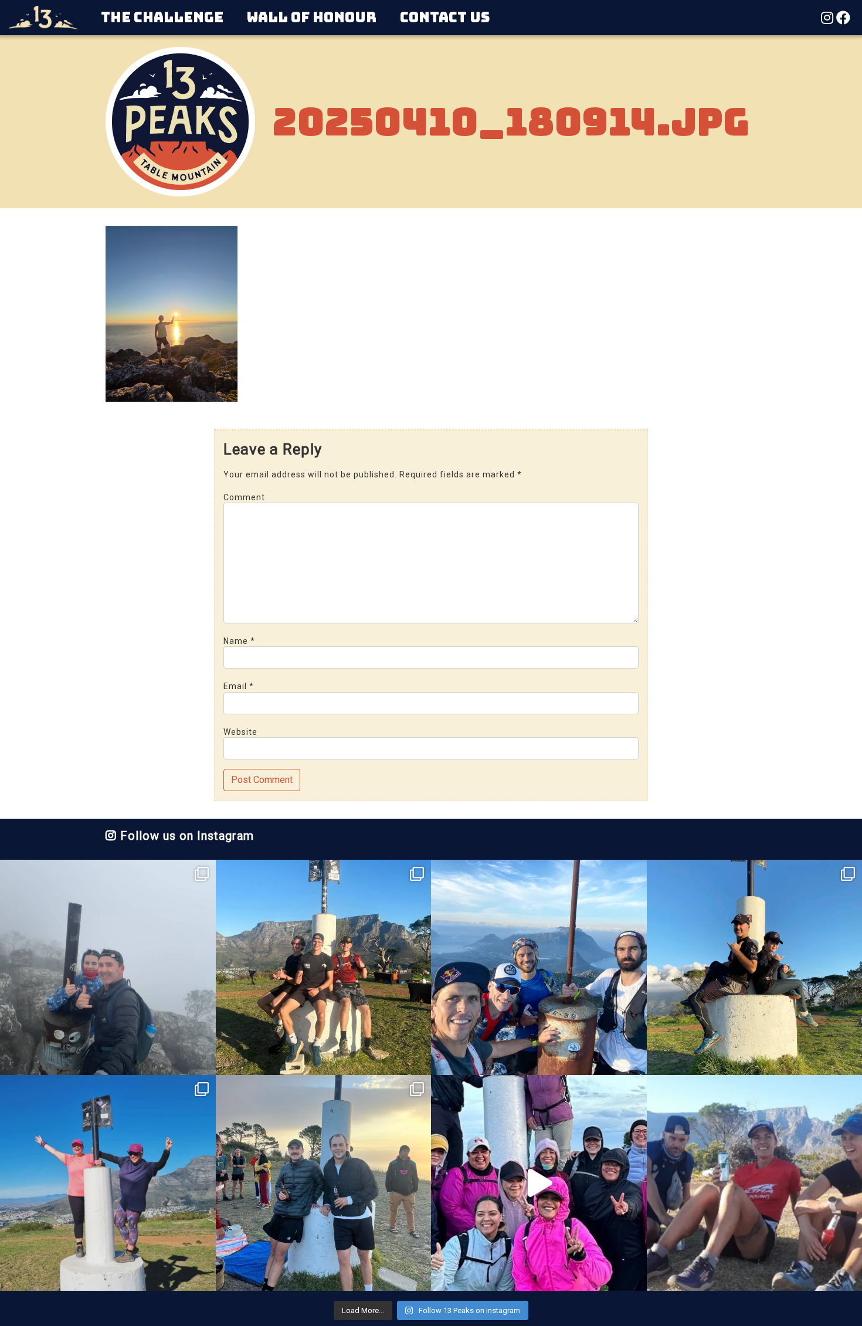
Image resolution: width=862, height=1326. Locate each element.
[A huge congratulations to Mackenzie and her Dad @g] (108, 968)
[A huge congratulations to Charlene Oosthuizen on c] (108, 1183)
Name (239, 641)
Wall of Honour (311, 17)
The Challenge (162, 17)
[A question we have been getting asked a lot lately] (539, 968)
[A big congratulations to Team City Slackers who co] (539, 1183)
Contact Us (445, 17)
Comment (244, 497)
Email (238, 686)
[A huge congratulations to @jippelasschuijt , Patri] (324, 968)
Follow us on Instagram (185, 836)
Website (240, 732)
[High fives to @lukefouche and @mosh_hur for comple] (324, 1183)
